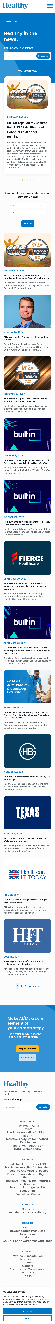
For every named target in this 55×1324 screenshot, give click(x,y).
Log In (27, 1276)
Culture (27, 1262)
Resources (27, 1223)
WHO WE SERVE (27, 1121)
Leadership (27, 1259)
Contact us (27, 1057)
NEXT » (36, 986)
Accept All (27, 1311)
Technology (27, 1204)
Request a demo (27, 1048)
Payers (27, 1129)
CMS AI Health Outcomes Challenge (27, 1241)
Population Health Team (27, 1146)
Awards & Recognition (27, 1256)
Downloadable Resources (27, 1231)
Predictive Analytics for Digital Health (27, 1134)
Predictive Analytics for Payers (27, 1171)
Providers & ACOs (28, 1126)
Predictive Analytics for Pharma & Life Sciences (27, 1140)
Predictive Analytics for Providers (27, 1167)
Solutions (27, 1159)
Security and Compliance (27, 1269)
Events (27, 1227)
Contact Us (27, 1272)
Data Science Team (27, 1149)
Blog (27, 1237)
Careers (27, 1266)
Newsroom (27, 1234)
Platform (27, 1209)
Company (27, 1251)
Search (28, 223)
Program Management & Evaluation (27, 1189)
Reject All (27, 1318)
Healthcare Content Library (27, 1212)
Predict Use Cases (27, 1194)
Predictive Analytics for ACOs (27, 1164)
